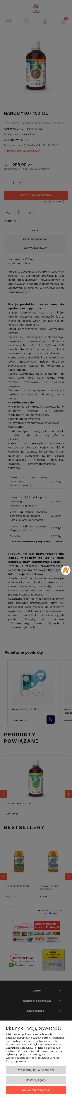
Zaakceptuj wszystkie (36, 1090)
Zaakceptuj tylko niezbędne (36, 1070)
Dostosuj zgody (36, 1080)
